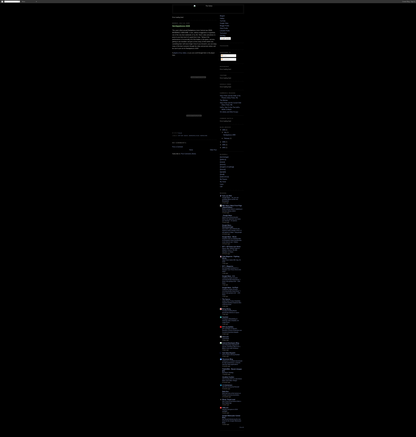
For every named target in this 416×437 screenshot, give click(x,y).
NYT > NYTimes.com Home (231, 246)
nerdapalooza (194, 135)
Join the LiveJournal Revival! (230, 387)
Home (191, 150)
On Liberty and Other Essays (229, 112)
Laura (221, 184)
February (227, 138)
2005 (224, 147)
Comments (226, 59)
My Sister (223, 182)
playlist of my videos (180, 53)
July (225, 132)
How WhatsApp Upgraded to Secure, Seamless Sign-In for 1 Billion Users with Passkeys (231, 346)
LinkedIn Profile (225, 31)
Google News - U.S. (228, 276)
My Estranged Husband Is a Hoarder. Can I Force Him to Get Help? (231, 269)
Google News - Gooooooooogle (227, 226)
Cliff (221, 186)
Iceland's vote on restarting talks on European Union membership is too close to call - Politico (231, 240)
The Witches (224, 100)
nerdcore (203, 135)
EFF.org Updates (227, 327)
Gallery (222, 18)
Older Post (213, 150)
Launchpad (225, 338)
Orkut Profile (224, 28)
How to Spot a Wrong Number (231, 354)
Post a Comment (177, 147)
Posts (225, 55)
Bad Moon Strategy (227, 372)
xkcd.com (225, 337)
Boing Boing (226, 309)
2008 (224, 142)
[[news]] (222, 162)
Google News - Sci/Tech (230, 287)
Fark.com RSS (227, 196)
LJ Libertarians (227, 385)
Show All (242, 427)
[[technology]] (224, 157)
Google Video (224, 23)
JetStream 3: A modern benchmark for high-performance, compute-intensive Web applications (232, 362)
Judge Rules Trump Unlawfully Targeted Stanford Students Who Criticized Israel (231, 302)
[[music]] (222, 164)
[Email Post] (182, 133)
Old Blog (222, 35)
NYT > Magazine (227, 266)
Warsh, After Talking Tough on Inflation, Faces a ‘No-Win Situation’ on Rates (231, 250)
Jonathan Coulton (228, 377)
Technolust (223, 33)
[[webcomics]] (224, 177)
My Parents (223, 179)
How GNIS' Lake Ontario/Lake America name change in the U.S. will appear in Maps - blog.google (232, 230)
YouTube (222, 21)
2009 (224, 130)
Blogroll (222, 16)
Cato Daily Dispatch (228, 353)
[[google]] (223, 172)
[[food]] (222, 174)
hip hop (180, 135)
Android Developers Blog (230, 343)
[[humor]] (223, 169)
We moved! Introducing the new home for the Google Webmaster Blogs (231, 420)
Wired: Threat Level (228, 399)
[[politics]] (223, 159)
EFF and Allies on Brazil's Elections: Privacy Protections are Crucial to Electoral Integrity (232, 330)
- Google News (227, 215)
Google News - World (229, 237)
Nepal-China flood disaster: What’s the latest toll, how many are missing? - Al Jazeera (231, 218)
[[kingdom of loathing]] (227, 167)
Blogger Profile (224, 26)
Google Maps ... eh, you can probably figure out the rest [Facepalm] (230, 199)
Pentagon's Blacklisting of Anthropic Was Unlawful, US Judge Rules (230, 320)
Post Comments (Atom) (188, 154)
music (186, 135)
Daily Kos (225, 391)
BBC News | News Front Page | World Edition (232, 206)
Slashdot (225, 317)
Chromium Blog (227, 359)
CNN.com (225, 407)
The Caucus (226, 299)
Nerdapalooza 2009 (181, 26)
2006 (224, 145)
